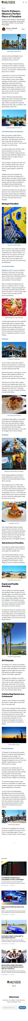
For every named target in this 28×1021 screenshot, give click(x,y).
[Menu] (26, 2)
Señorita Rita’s (5, 708)
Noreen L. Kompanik (11, 28)
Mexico (3, 8)
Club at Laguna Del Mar (10, 602)
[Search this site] (23, 2)
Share (23, 29)
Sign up (14, 985)
